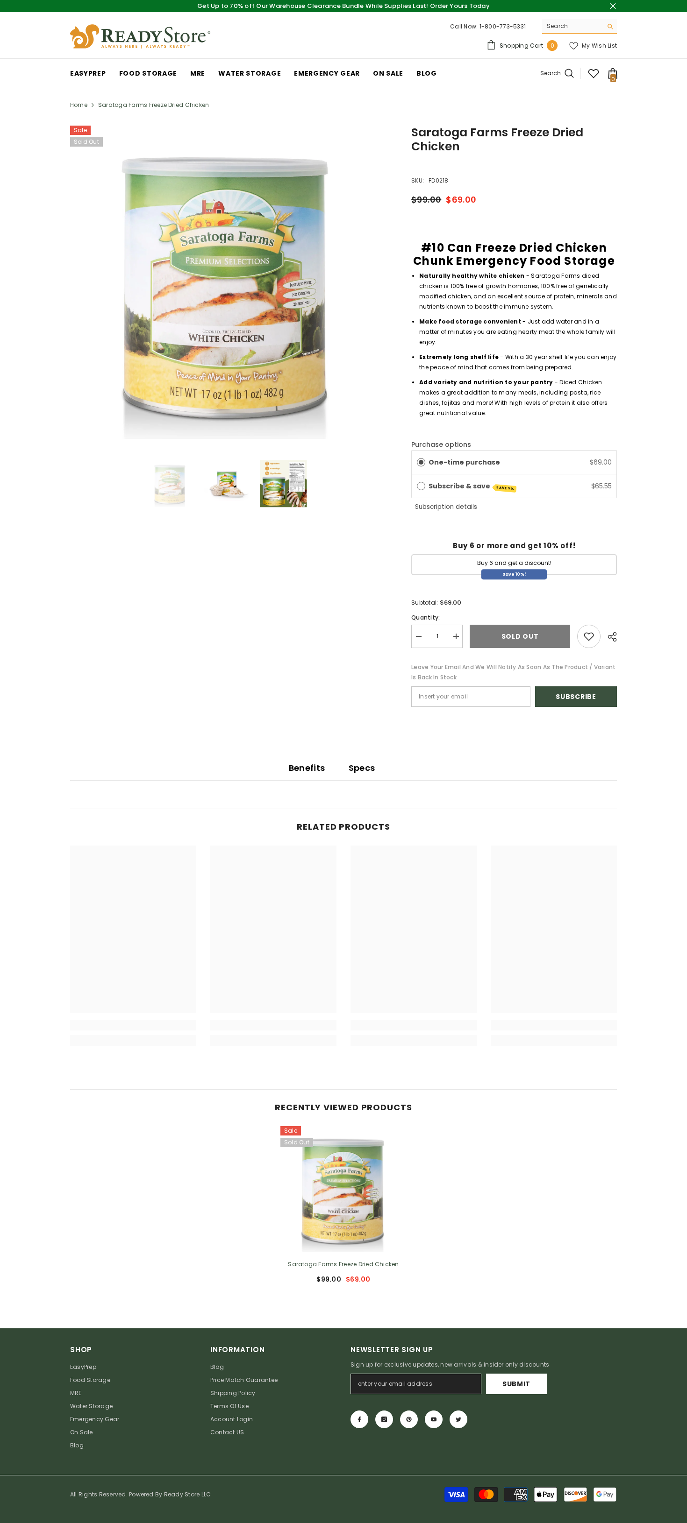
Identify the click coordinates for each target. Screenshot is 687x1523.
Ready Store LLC (187, 1494)
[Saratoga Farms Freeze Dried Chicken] (343, 1189)
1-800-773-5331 (502, 26)
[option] (227, 282)
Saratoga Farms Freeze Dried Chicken (343, 1264)
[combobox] (572, 26)
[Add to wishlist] (589, 636)
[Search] (579, 26)
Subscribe (576, 696)
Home (78, 105)
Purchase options (441, 444)
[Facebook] (359, 1419)
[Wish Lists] (593, 73)
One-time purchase (464, 462)
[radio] (421, 462)
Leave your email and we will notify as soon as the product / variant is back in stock (513, 672)
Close (613, 6)
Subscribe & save (472, 486)
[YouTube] (434, 1419)
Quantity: (425, 617)
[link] (133, 1025)
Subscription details (446, 506)
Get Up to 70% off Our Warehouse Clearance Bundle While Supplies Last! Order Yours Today (343, 5)
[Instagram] (384, 1419)
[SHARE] (609, 637)
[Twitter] (458, 1419)
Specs (362, 768)
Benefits (307, 768)
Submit (516, 1384)
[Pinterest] (409, 1419)
